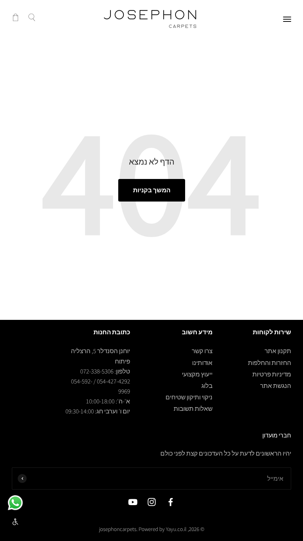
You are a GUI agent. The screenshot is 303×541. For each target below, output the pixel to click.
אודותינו (202, 363)
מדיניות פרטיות (271, 374)
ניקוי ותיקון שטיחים (189, 397)
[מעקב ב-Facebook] (171, 502)
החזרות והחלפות (269, 363)
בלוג (206, 386)
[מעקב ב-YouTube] (133, 502)
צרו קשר (202, 351)
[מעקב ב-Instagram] (152, 502)
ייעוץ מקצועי (197, 374)
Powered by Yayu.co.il (163, 528)
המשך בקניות (151, 190)
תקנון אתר (278, 351)
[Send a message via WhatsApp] (15, 502)
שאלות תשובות (193, 409)
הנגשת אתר (275, 386)
